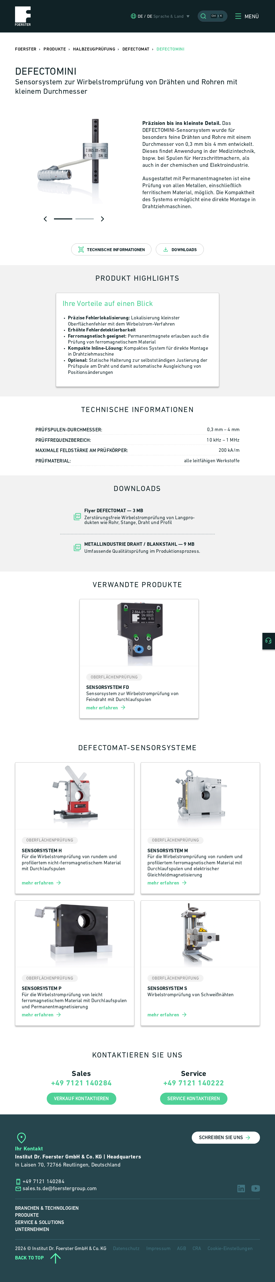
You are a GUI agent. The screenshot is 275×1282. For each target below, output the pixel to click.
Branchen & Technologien (47, 1208)
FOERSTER (26, 49)
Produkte (27, 1215)
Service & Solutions (39, 1222)
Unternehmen (32, 1229)
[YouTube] (255, 1188)
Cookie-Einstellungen (230, 1249)
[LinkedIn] (241, 1188)
